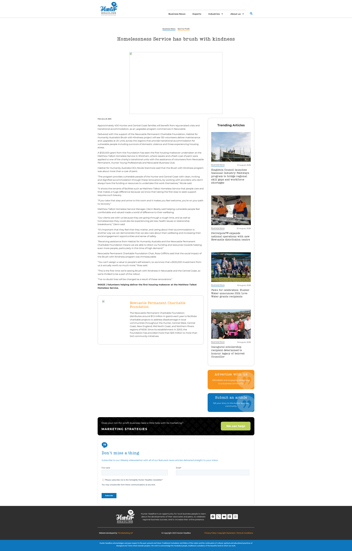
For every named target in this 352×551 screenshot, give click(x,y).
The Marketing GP (125, 533)
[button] (251, 13)
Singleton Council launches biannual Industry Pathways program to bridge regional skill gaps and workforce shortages (230, 176)
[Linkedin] (229, 516)
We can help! (235, 426)
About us (235, 14)
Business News (176, 14)
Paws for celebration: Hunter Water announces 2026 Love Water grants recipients (230, 293)
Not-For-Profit (184, 29)
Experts (197, 14)
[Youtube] (224, 516)
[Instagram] (235, 516)
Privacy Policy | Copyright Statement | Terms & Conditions (228, 533)
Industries (214, 14)
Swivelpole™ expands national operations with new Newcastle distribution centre (230, 236)
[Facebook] (212, 516)
